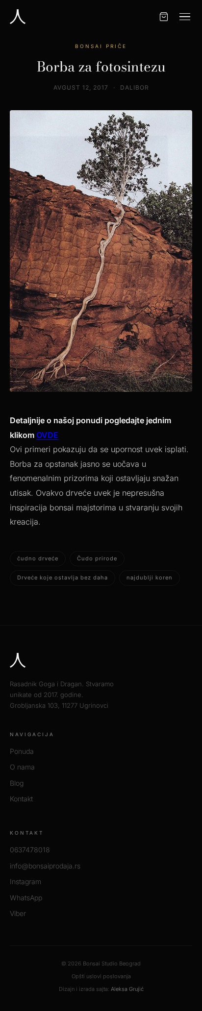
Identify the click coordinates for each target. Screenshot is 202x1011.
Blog (17, 783)
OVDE (47, 435)
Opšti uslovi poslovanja (101, 976)
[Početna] (17, 16)
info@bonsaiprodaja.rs (45, 866)
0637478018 (30, 849)
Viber (18, 913)
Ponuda (22, 751)
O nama (22, 767)
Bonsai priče (101, 46)
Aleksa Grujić (127, 989)
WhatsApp (26, 897)
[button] (184, 17)
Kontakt (21, 798)
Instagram (25, 881)
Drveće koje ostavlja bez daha (62, 577)
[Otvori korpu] (164, 16)
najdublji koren (149, 577)
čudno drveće (37, 558)
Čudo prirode (97, 558)
